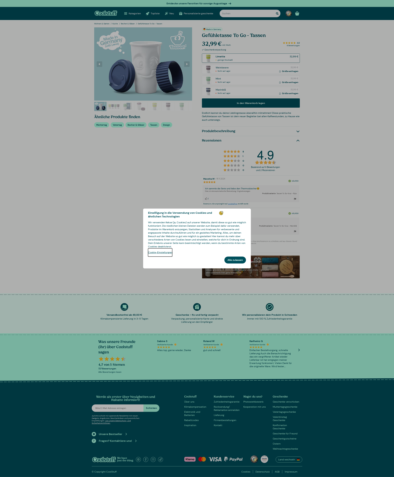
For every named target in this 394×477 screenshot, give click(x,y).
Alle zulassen (235, 260)
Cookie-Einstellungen (160, 252)
